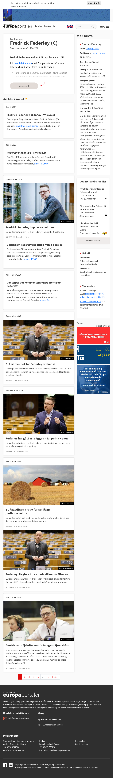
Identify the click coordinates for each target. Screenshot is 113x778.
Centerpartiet (92, 48)
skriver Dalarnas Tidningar (26, 125)
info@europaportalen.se (18, 718)
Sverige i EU (49, 25)
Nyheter (38, 25)
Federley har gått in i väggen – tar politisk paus (37, 438)
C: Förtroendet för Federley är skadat (30, 364)
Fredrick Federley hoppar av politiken (30, 227)
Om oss (60, 724)
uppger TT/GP (30, 259)
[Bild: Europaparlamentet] (38, 549)
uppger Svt (45, 300)
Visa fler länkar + (93, 240)
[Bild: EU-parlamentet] (38, 203)
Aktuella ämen (55, 719)
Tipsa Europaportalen (47, 724)
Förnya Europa (98, 53)
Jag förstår (94, 3)
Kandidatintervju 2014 (90, 301)
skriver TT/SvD (41, 163)
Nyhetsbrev (43, 719)
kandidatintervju (23, 63)
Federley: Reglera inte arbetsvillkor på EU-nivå (37, 574)
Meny (102, 26)
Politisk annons (102, 325)
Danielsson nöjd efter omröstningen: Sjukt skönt (37, 645)
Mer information (19, 6)
